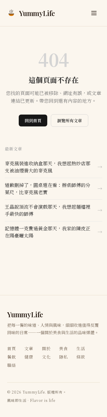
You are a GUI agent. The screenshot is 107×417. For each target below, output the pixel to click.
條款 (80, 357)
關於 (46, 348)
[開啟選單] (94, 13)
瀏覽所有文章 (69, 120)
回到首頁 (33, 120)
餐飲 (11, 357)
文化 (46, 357)
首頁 (11, 348)
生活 (80, 348)
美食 (63, 348)
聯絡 (11, 365)
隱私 (63, 357)
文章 (28, 348)
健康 (28, 357)
